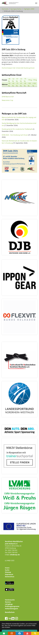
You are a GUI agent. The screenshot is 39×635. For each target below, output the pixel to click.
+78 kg (34, 80)
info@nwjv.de (15, 555)
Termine (8, 602)
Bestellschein (10, 612)
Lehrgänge (9, 604)
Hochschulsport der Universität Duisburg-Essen (18, 68)
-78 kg (30, 80)
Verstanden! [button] (19, 631)
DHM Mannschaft (8, 97)
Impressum (9, 574)
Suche (7, 570)
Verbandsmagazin (11, 609)
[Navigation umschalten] (36, 3)
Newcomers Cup (7, 100)
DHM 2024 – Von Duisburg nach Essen (15, 135)
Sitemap (8, 572)
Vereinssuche (10, 600)
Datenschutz (9, 577)
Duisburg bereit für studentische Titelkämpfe (17, 129)
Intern (7, 568)
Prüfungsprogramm (12, 606)
